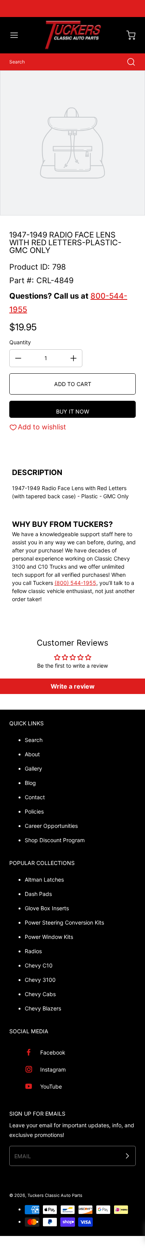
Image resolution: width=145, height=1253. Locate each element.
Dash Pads (38, 894)
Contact (35, 797)
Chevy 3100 (40, 979)
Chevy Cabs (40, 994)
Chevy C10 (39, 965)
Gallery (33, 768)
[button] (17, 35)
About (32, 754)
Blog (30, 782)
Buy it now (72, 411)
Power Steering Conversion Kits (64, 922)
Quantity (20, 342)
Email (22, 1156)
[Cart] (127, 35)
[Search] (127, 61)
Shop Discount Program (55, 840)
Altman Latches (44, 879)
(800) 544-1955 (75, 582)
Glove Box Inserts (47, 908)
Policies (34, 811)
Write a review (73, 686)
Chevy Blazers (43, 1008)
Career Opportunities (51, 825)
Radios (33, 951)
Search (34, 740)
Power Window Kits (49, 936)
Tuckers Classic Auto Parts (54, 1195)
